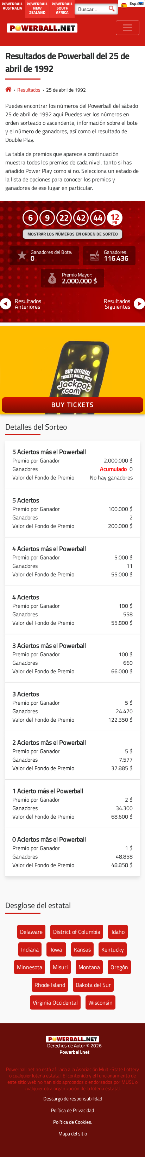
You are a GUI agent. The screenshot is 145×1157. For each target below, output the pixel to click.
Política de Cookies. (72, 1122)
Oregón (119, 967)
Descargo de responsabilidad (72, 1098)
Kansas (82, 949)
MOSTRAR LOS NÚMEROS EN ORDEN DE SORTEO (72, 234)
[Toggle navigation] (127, 28)
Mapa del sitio (72, 1133)
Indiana (30, 949)
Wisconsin (100, 1002)
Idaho (118, 932)
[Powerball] (8, 89)
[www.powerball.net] (42, 28)
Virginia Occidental (55, 1002)
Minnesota (29, 967)
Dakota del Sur (93, 985)
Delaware (31, 932)
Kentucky (112, 949)
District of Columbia (76, 932)
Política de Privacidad (72, 1110)
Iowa (56, 949)
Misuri (60, 967)
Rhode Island (49, 985)
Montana (89, 967)
